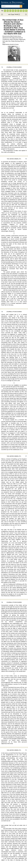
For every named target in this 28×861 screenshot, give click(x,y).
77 (26, 456)
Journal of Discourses (11, 2)
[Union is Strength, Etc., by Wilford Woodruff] (2, 14)
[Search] (21, 6)
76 (2, 311)
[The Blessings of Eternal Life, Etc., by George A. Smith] (26, 14)
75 (26, 159)
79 (26, 750)
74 (2, 67)
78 (2, 602)
